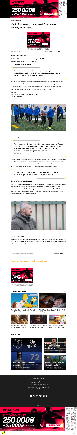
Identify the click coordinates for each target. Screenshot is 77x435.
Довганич (17, 253)
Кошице (23, 253)
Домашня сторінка (16, 20)
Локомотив (30, 253)
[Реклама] (38, 9)
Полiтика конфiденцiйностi (38, 402)
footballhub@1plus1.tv (43, 384)
